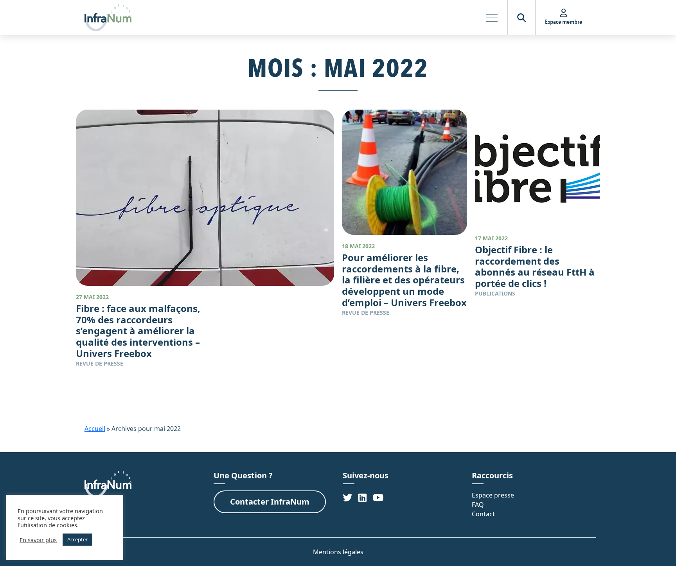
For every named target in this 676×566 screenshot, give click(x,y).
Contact (483, 514)
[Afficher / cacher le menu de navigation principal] (491, 17)
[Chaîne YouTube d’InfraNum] (378, 497)
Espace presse (493, 495)
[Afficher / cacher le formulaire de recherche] (521, 17)
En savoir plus (38, 539)
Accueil (94, 428)
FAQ (478, 504)
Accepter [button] (77, 539)
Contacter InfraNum (269, 501)
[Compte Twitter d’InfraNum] (347, 497)
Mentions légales (338, 552)
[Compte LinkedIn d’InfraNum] (362, 497)
